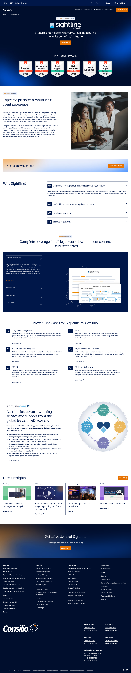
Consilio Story (7, 599)
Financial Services (42, 589)
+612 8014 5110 (89, 641)
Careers (108, 3)
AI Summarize (73, 581)
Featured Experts (9, 605)
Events (103, 576)
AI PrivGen (72, 575)
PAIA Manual (90, 670)
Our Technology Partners (77, 603)
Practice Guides (106, 589)
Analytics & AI (7, 572)
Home (4, 14)
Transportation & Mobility (44, 601)
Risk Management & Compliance (14, 578)
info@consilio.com (20, 3)
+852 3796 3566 (110, 628)
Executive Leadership (10, 602)
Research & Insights (108, 596)
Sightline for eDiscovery (76, 592)
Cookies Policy (64, 670)
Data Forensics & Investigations (13, 588)
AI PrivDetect (72, 578)
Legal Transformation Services (13, 591)
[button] (99, 3)
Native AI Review (74, 588)
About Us (98, 3)
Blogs (103, 572)
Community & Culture (10, 608)
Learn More (10, 280)
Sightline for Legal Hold (76, 596)
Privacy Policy (26, 670)
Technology (40, 608)
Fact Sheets (105, 586)
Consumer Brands (42, 604)
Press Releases (106, 593)
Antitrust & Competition (44, 575)
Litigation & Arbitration (43, 568)
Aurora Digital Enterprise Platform (79, 568)
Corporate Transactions (44, 581)
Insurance (39, 598)
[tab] (24, 270)
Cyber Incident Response (11, 585)
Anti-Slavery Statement (52, 670)
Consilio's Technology (75, 600)
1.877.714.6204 (8, 3)
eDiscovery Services (10, 568)
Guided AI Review (74, 572)
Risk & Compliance (42, 585)
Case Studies (105, 580)
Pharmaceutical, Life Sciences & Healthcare (46, 594)
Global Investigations (43, 572)
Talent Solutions (8, 581)
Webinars (104, 599)
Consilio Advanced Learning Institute (113, 583)
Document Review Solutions (12, 575)
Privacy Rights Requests (39, 670)
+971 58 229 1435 (111, 641)
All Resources (106, 569)
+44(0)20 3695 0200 (91, 658)
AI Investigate (73, 585)
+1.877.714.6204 (89, 628)
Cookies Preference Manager (77, 670)
